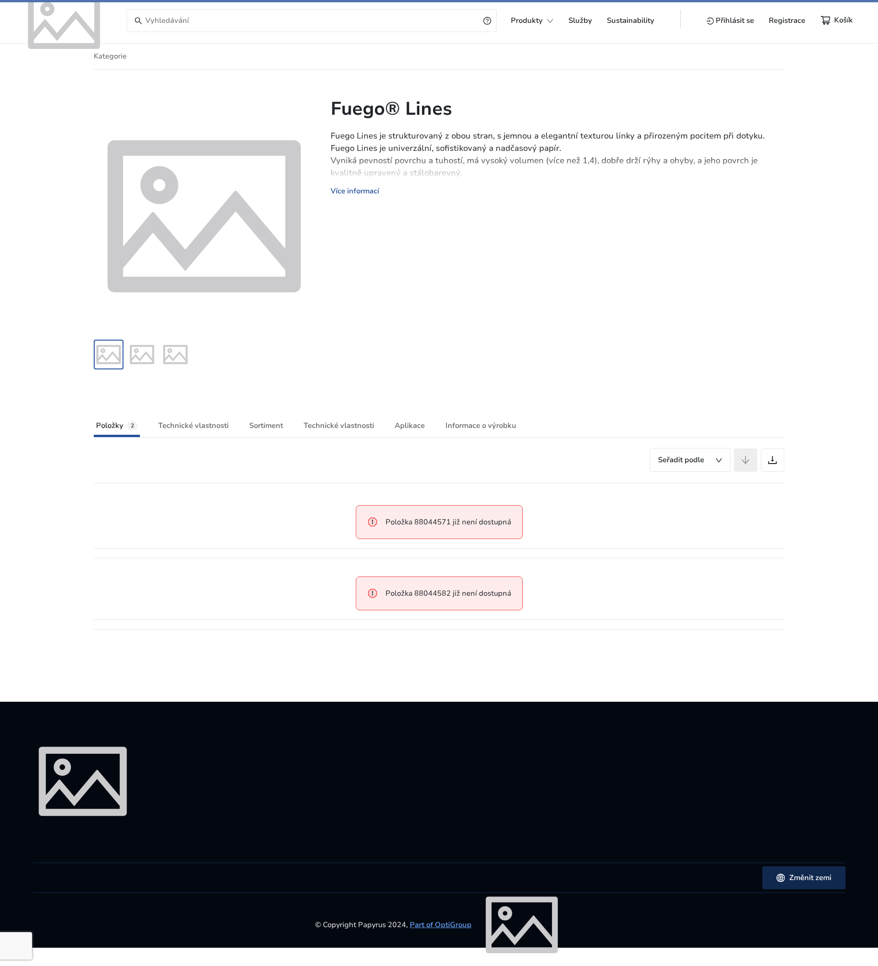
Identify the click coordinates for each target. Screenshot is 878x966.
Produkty (527, 21)
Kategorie (110, 56)
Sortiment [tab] (266, 426)
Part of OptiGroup (440, 925)
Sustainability (630, 21)
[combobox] (690, 459)
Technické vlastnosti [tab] (193, 426)
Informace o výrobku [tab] (480, 426)
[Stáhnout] (772, 460)
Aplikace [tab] (410, 426)
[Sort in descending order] (745, 460)
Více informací (355, 191)
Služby (580, 21)
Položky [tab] (115, 426)
